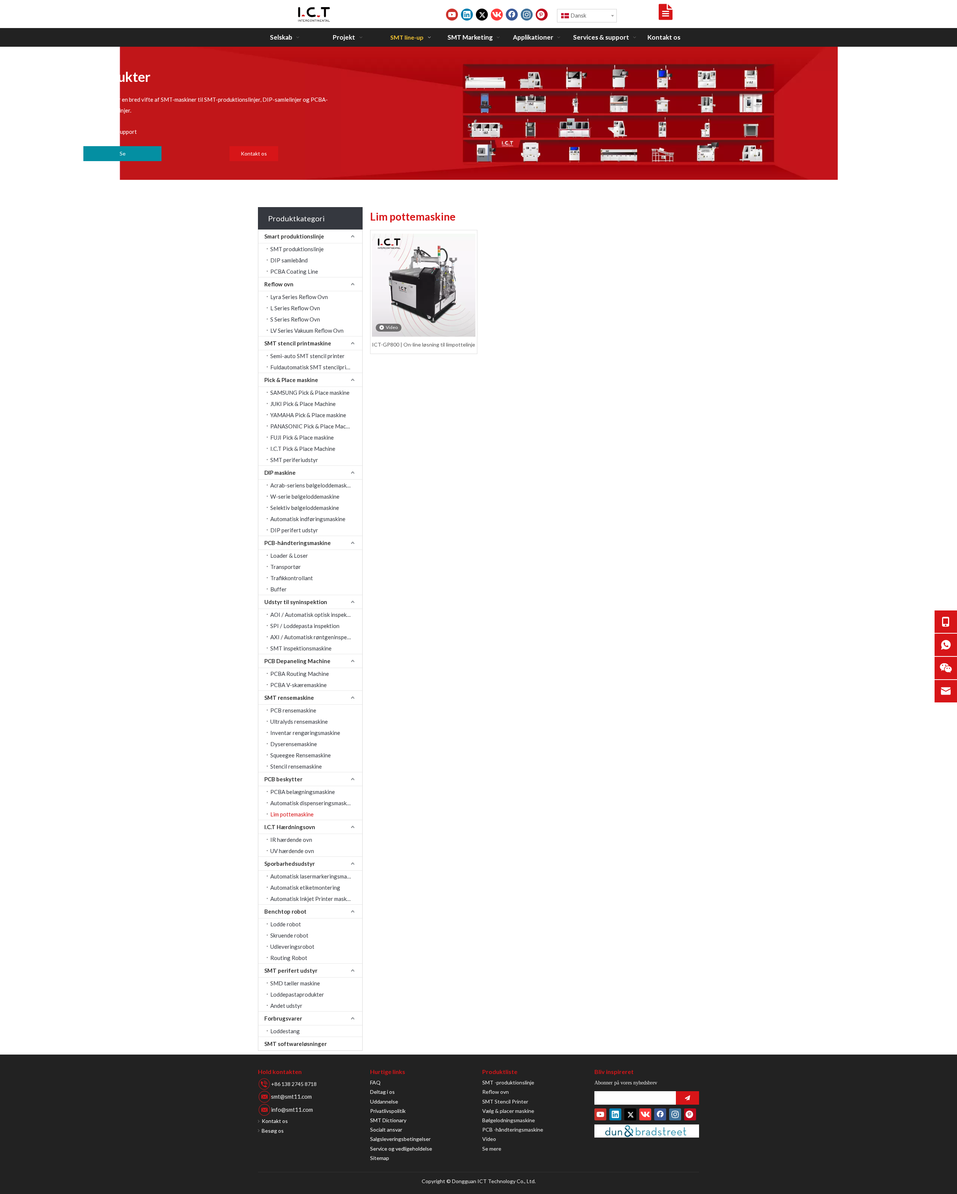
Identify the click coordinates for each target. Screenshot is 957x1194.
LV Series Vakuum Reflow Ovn (307, 330)
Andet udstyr (286, 1005)
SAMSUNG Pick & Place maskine (310, 392)
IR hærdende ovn (291, 839)
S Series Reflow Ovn (295, 319)
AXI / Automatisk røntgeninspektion (315, 637)
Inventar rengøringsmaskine (305, 732)
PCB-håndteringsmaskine (297, 542)
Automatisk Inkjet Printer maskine (312, 898)
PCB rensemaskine (293, 710)
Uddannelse (384, 1101)
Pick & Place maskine (291, 379)
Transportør (285, 566)
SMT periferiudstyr (294, 459)
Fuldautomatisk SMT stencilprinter (313, 367)
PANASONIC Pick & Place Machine (313, 426)
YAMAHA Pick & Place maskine (308, 415)
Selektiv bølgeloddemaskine (304, 507)
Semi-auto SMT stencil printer (307, 356)
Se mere (491, 1148)
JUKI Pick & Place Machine (303, 403)
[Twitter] (482, 15)
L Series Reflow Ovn (295, 308)
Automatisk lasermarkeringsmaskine (315, 876)
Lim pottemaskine (292, 814)
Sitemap (379, 1158)
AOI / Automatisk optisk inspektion (313, 614)
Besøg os (273, 1130)
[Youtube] (452, 15)
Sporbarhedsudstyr (289, 863)
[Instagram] (527, 15)
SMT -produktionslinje (508, 1082)
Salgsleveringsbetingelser (400, 1139)
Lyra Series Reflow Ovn (299, 296)
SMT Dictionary (388, 1120)
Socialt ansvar (386, 1129)
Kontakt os (254, 153)
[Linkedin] (467, 15)
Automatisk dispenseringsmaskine (312, 803)
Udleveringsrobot (292, 946)
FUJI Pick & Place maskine (302, 437)
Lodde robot (285, 924)
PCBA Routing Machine (299, 673)
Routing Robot (288, 957)
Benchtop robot (285, 911)
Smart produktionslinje (294, 236)
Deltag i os (382, 1092)
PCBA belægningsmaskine (302, 791)
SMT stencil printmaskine (297, 343)
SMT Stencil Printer (505, 1101)
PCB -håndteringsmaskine (512, 1129)
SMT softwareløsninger (295, 1043)
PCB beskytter (283, 779)
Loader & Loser (289, 555)
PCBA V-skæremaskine (298, 684)
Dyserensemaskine (293, 744)
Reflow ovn (278, 284)
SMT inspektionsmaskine (301, 648)
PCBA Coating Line (294, 271)
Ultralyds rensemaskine (299, 721)
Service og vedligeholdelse (401, 1148)
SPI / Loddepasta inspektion (304, 625)
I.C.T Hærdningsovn (289, 827)
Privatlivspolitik (388, 1111)
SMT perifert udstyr (290, 970)
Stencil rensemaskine (296, 766)
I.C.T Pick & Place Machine (302, 448)
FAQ (375, 1082)
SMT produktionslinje (297, 249)
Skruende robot (289, 935)
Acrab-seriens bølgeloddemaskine (312, 485)
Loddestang (285, 1031)
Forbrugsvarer (283, 1018)
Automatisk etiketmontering (305, 887)
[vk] (497, 15)
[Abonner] (687, 1098)
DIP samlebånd (289, 260)
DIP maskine (280, 472)
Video (489, 1139)
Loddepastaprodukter (297, 994)
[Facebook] (512, 15)
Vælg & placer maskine (508, 1111)
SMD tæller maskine (295, 983)
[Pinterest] (542, 15)
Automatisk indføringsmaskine (307, 519)
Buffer (278, 589)
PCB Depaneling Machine (297, 661)
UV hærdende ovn (292, 850)
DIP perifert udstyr (294, 530)
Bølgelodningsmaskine (508, 1120)
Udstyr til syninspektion (295, 601)
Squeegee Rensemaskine (300, 755)
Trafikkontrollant (291, 578)
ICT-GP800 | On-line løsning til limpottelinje (423, 344)
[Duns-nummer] (646, 1131)
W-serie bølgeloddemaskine (304, 496)
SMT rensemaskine (289, 697)
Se (123, 153)
